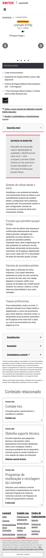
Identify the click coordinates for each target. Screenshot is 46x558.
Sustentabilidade (8, 534)
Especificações (13, 337)
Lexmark (6, 513)
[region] (23, 548)
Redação (34, 520)
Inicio (29, 3)
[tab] (17, 60)
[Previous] (5, 45)
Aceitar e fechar (23, 554)
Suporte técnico (23, 523)
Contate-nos (23, 513)
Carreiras (5, 521)
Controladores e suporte (17, 355)
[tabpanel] (23, 232)
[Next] (41, 45)
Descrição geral (13, 128)
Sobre (4, 517)
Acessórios (11, 346)
